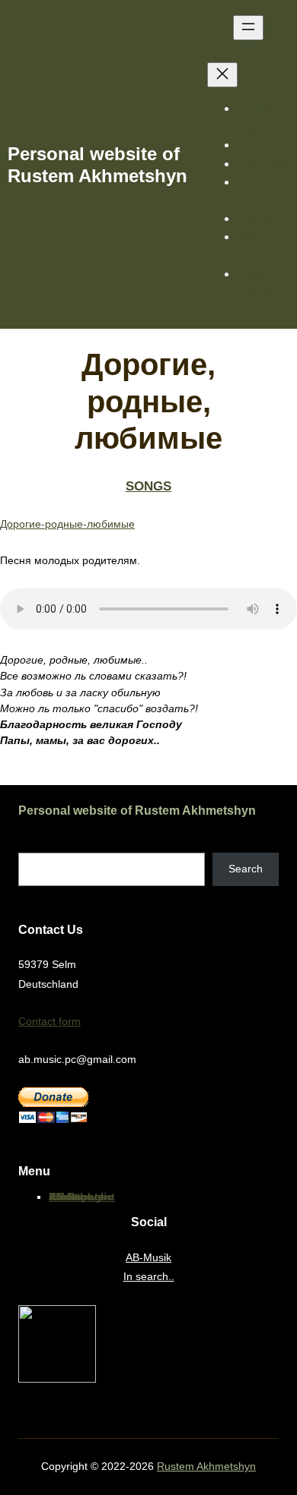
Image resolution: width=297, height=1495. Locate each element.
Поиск (33, 844)
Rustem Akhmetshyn (206, 1466)
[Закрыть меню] (222, 74)
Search (245, 869)
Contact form (49, 1021)
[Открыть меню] (248, 27)
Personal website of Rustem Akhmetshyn (137, 810)
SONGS (148, 486)
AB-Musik (148, 1257)
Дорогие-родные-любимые (67, 524)
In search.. (148, 1276)
